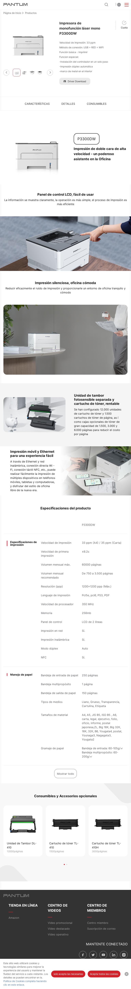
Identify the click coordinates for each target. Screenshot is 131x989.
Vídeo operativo (58, 934)
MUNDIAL (119, 5)
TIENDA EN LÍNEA (23, 905)
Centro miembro (97, 923)
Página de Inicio (12, 12)
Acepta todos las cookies (104, 973)
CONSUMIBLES (96, 103)
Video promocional (60, 923)
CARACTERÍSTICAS (37, 103)
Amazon (14, 917)
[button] (6, 73)
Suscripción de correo (101, 928)
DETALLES (68, 103)
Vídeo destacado (59, 928)
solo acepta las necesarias (68, 973)
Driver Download (77, 81)
